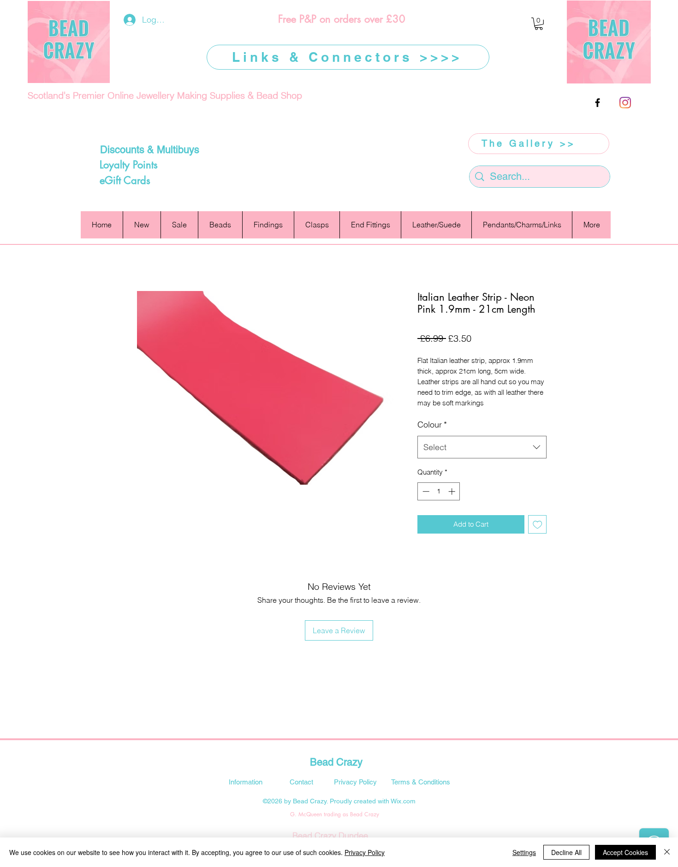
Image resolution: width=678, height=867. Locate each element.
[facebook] (597, 102)
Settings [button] (524, 852)
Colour (432, 424)
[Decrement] (425, 491)
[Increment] (452, 491)
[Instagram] (625, 102)
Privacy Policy (365, 852)
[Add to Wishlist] (537, 524)
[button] (538, 24)
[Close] (666, 852)
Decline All (566, 852)
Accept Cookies (625, 852)
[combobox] (482, 447)
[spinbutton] (438, 491)
